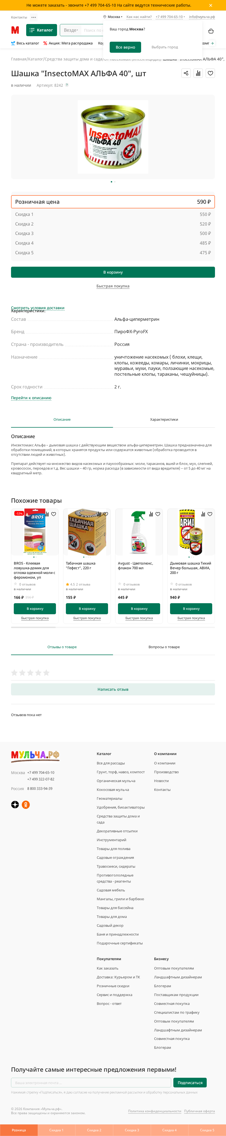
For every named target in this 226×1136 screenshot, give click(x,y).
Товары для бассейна (115, 907)
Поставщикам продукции (176, 994)
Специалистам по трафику (177, 1012)
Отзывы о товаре (62, 647)
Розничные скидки (113, 985)
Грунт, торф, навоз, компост (121, 771)
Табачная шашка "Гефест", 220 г (80, 565)
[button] (111, 181)
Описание (62, 419)
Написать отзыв (113, 689)
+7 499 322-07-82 (40, 779)
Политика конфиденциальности (154, 1111)
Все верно (125, 47)
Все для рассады (111, 763)
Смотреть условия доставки (37, 307)
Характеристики (164, 419)
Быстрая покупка (35, 618)
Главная (18, 59)
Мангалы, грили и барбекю (120, 898)
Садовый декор (110, 925)
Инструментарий (111, 839)
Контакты (19, 17)
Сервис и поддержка (114, 994)
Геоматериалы (109, 798)
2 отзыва (83, 584)
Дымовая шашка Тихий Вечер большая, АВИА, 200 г (190, 568)
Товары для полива (113, 848)
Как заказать (108, 968)
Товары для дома (112, 916)
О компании (164, 763)
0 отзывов (27, 584)
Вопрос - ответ (109, 1003)
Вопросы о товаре (164, 647)
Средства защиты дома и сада (73, 59)
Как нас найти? (139, 17)
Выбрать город (165, 46)
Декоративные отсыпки (117, 830)
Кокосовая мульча (113, 789)
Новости (161, 780)
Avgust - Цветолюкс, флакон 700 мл (135, 565)
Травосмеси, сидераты (116, 866)
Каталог (45, 30)
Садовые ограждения (115, 857)
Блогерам (162, 985)
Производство (166, 771)
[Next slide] (212, 43)
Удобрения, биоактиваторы (121, 807)
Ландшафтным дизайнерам (178, 977)
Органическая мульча (116, 780)
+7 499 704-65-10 (40, 772)
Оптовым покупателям (174, 968)
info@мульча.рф (202, 16)
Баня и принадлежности (118, 934)
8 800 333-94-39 (39, 788)
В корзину (113, 272)
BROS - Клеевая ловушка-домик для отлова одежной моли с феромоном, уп (34, 570)
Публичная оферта (199, 1111)
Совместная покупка (172, 1003)
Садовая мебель (111, 890)
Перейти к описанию (31, 397)
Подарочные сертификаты (120, 943)
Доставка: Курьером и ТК (118, 977)
